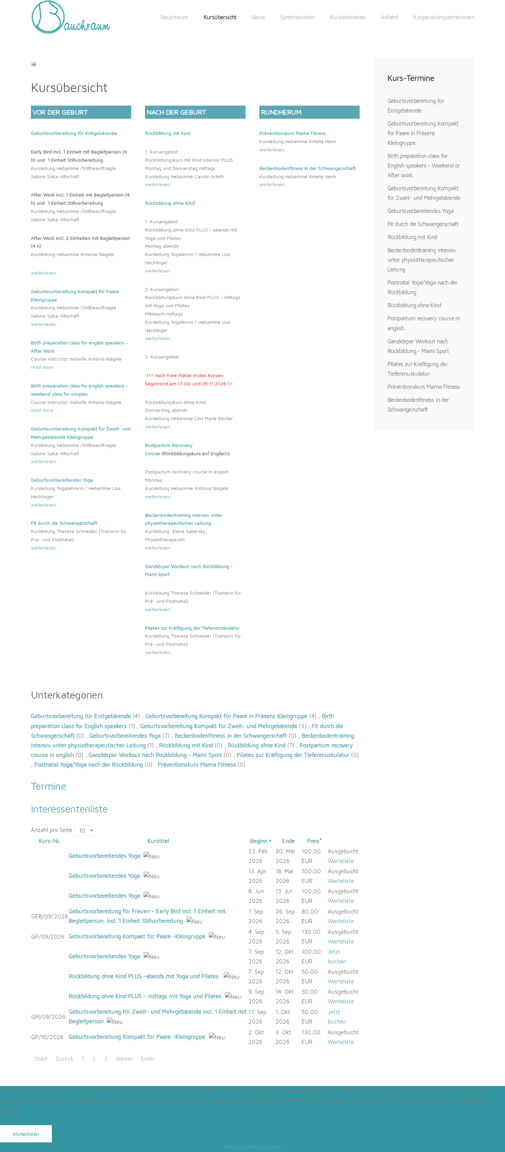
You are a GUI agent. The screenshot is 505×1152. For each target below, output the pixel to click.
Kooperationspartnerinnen (443, 17)
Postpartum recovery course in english (424, 323)
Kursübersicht (220, 17)
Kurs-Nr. (49, 841)
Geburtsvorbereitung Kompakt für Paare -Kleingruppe (137, 936)
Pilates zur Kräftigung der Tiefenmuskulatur (192, 628)
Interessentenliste (69, 808)
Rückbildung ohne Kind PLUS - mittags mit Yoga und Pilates (145, 996)
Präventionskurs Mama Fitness (292, 133)
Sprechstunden (297, 17)
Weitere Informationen (252, 1147)
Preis (313, 841)
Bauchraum (175, 17)
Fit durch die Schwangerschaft (423, 224)
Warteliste (341, 860)
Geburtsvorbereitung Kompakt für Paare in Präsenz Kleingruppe (226, 716)
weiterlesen (43, 273)
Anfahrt (390, 17)
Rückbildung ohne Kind (170, 203)
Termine (48, 786)
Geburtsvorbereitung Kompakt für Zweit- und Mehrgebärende (218, 726)
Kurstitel (158, 841)
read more (42, 367)
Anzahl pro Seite (52, 829)
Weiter (124, 1058)
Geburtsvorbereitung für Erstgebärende (74, 133)
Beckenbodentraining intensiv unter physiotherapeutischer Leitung (422, 260)
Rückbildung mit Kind (168, 133)
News (258, 17)
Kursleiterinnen (348, 17)
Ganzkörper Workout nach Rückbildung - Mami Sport (155, 754)
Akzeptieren (26, 1134)
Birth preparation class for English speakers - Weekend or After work (424, 165)
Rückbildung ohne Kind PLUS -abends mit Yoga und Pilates (144, 976)
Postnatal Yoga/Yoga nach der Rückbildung (88, 764)
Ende (288, 841)
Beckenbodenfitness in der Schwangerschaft (307, 168)
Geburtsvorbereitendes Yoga (125, 735)
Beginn (258, 841)
